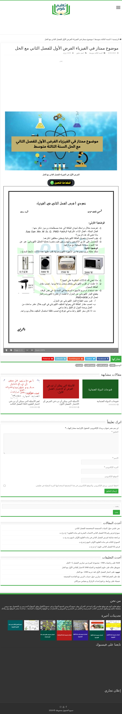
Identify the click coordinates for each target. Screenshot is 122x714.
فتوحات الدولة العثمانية (107, 401)
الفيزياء (79, 365)
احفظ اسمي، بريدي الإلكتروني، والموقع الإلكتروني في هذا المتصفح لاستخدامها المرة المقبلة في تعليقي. (77, 485)
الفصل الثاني (90, 365)
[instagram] (60, 707)
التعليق (114, 432)
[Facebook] (66, 707)
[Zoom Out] (27, 350)
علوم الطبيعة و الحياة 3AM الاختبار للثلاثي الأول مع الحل (84, 567)
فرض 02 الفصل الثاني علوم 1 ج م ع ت (104, 547)
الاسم (115, 458)
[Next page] (11, 350)
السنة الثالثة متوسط (102, 39)
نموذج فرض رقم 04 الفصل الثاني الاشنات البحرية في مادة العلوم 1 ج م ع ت (90, 533)
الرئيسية (116, 39)
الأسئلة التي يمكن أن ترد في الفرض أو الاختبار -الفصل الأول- (61, 402)
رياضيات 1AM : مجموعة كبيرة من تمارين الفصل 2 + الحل (89, 563)
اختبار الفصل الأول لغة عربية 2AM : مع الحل (93, 572)
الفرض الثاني (102, 365)
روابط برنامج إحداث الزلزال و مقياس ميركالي (92, 581)
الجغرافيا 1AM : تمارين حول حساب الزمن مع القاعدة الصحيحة (88, 576)
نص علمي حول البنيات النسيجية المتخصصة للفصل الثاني (97, 528)
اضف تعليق (80, 53)
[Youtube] (63, 707)
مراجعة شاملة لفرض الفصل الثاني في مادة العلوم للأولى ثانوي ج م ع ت (91, 537)
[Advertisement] (61, 25)
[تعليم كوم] (61, 8)
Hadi (118, 563)
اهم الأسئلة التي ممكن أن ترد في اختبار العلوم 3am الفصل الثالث (24, 402)
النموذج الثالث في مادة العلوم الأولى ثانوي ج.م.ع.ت (99, 542)
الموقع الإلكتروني (111, 476)
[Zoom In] (32, 350)
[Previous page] (6, 350)
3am (112, 365)
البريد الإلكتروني (111, 467)
